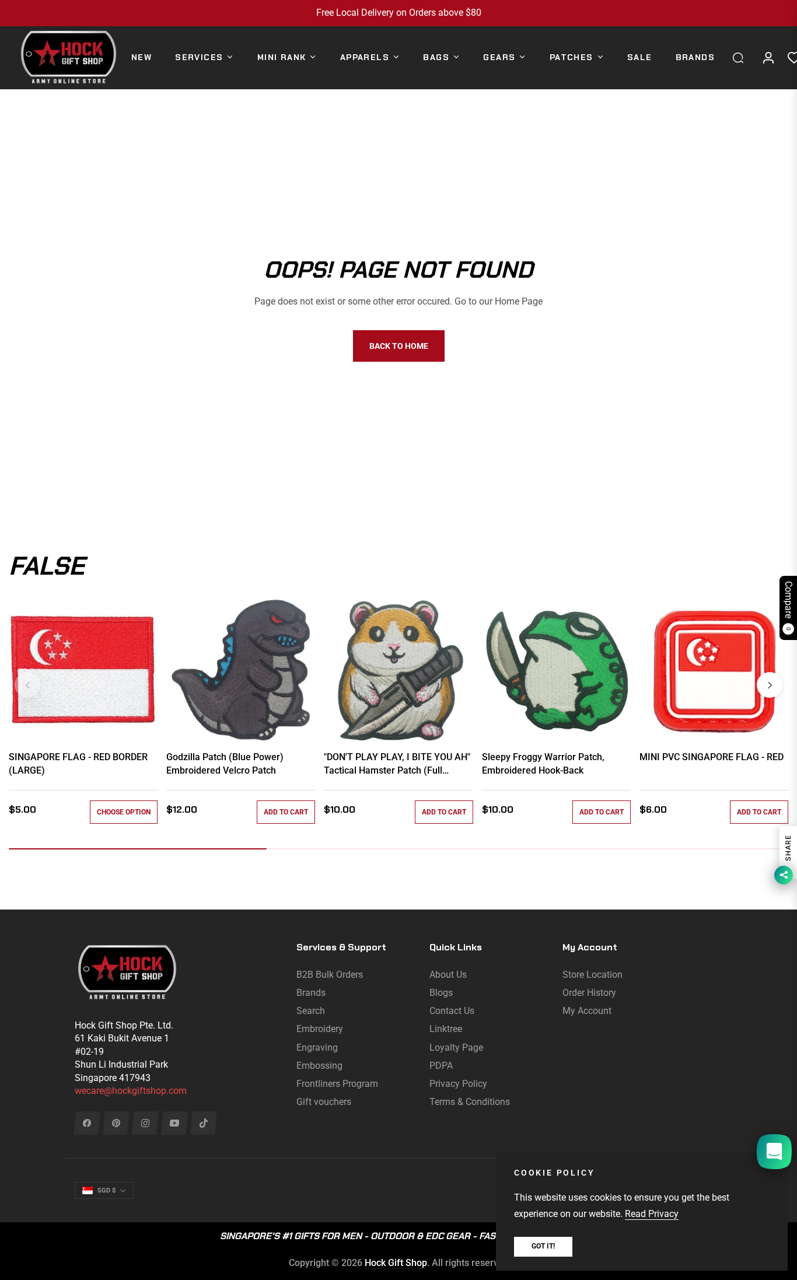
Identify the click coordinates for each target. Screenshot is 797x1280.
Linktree (445, 1028)
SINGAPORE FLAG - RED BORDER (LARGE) (78, 763)
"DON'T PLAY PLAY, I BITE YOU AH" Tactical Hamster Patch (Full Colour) (397, 764)
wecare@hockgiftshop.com (131, 1090)
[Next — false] (769, 685)
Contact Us (451, 1010)
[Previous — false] (27, 685)
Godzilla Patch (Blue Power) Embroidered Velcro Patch (225, 763)
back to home (398, 346)
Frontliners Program (337, 1083)
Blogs (441, 992)
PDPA (441, 1065)
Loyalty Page (456, 1047)
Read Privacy (652, 1213)
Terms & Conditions (469, 1101)
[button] (741, 57)
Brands (311, 992)
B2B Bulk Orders (329, 974)
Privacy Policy (458, 1083)
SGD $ (106, 1190)
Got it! (543, 1246)
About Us (448, 974)
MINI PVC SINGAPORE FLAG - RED (711, 757)
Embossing (319, 1065)
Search (310, 1010)
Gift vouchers (323, 1101)
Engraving (317, 1047)
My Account (586, 1010)
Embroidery (319, 1028)
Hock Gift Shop (396, 1262)
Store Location (592, 974)
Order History (589, 992)
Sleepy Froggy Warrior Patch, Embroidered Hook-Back (543, 763)
